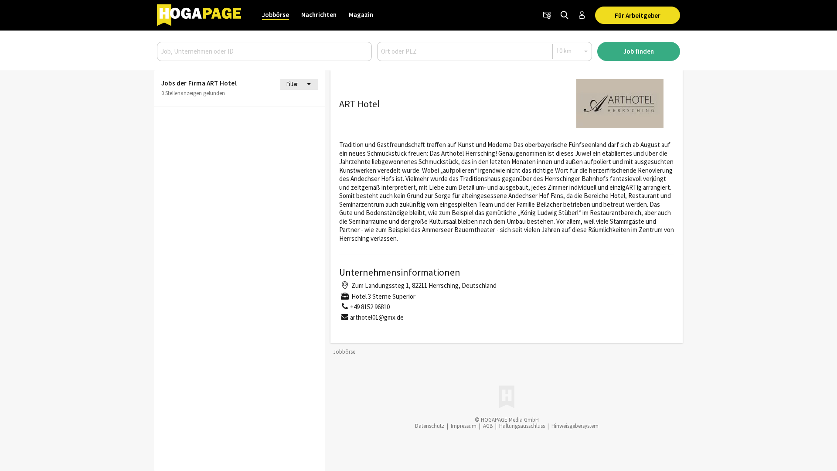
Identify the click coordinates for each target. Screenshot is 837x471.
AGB (488, 426)
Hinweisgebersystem (575, 426)
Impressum (463, 426)
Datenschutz (429, 426)
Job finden (638, 51)
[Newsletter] (547, 15)
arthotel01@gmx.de (377, 317)
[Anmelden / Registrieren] (582, 15)
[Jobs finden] (564, 15)
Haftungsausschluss (522, 426)
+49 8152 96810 (370, 307)
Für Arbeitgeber (637, 15)
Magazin (361, 14)
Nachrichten (319, 14)
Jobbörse (275, 14)
